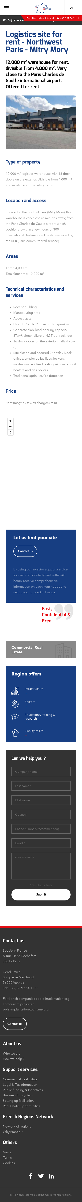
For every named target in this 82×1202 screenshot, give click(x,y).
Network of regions (17, 1126)
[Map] (41, 464)
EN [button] (71, 7)
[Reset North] (10, 432)
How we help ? (13, 1059)
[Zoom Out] (10, 427)
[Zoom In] (10, 421)
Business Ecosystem (18, 1095)
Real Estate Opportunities (21, 1106)
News (7, 1152)
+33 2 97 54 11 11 (69, 18)
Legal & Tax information (20, 1084)
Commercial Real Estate (20, 1079)
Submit (41, 894)
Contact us (25, 551)
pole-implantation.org (53, 999)
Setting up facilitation (18, 1101)
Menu (16, 7)
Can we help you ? (28, 758)
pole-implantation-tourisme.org (26, 1009)
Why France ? (13, 1132)
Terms (7, 1157)
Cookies (9, 1163)
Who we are (12, 1053)
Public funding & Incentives (23, 1090)
